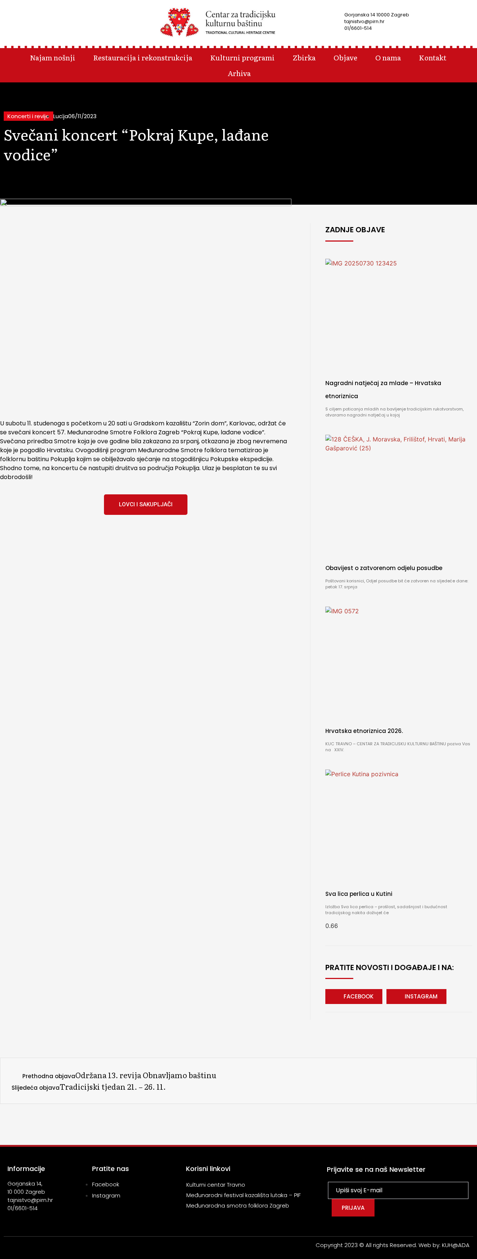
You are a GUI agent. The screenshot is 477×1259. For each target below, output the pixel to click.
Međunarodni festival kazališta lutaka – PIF (243, 1195)
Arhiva (239, 72)
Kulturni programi (242, 57)
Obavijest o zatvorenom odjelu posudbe (383, 568)
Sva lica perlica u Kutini (358, 894)
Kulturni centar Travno (215, 1185)
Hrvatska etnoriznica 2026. (364, 731)
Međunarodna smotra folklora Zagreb (237, 1205)
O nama (388, 57)
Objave (345, 57)
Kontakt (432, 57)
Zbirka (304, 57)
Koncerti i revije (28, 116)
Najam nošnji (52, 57)
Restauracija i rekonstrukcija (142, 57)
